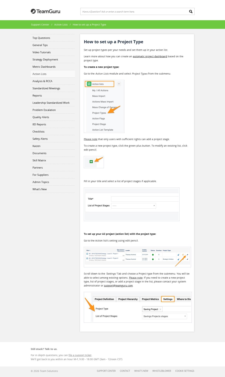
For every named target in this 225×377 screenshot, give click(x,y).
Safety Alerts (40, 138)
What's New (40, 189)
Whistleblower (161, 370)
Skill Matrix (39, 160)
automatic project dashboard (150, 56)
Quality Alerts (41, 117)
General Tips (40, 45)
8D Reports (39, 124)
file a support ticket (80, 355)
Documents (39, 153)
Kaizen (36, 146)
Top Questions (41, 38)
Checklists (38, 131)
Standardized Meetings (46, 88)
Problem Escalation (44, 110)
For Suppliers (41, 174)
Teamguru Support (45, 11)
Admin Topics (41, 182)
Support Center (40, 24)
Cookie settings (184, 370)
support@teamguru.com (118, 285)
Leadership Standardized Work (51, 102)
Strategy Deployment (45, 59)
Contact (125, 370)
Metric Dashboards (44, 66)
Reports (37, 95)
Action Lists (61, 24)
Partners (38, 167)
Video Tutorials (42, 52)
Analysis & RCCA (42, 81)
